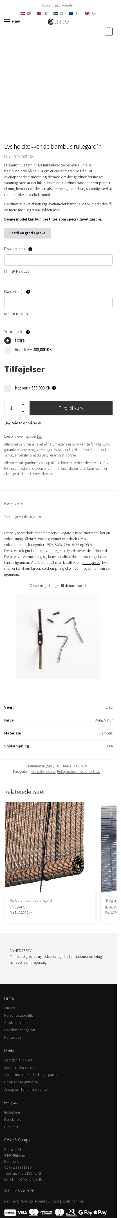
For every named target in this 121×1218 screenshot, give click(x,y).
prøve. (72, 455)
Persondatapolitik (18, 1015)
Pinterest (11, 1126)
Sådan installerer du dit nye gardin (31, 1074)
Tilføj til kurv (71, 408)
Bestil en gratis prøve (27, 233)
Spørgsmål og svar (19, 1060)
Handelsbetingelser (19, 1029)
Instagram (12, 1112)
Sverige (27, 1201)
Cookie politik (15, 1022)
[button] (108, 31)
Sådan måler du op (19, 1067)
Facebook (12, 1119)
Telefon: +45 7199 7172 (22, 1173)
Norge (40, 1201)
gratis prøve (90, 562)
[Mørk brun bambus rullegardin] (50, 847)
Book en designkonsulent (58, 5)
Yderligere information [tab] (23, 516)
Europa (53, 1201)
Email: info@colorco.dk (23, 1179)
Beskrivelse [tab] (13, 503)
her (39, 436)
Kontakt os (12, 1037)
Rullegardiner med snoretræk (78, 771)
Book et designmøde (21, 1082)
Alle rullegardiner (43, 771)
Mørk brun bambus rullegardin (32, 900)
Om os (9, 1007)
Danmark (11, 1201)
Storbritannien (73, 1201)
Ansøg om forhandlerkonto (25, 1089)
